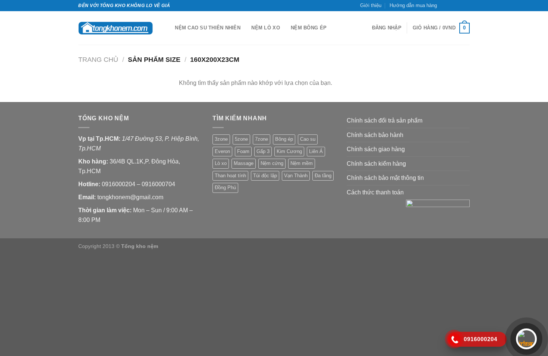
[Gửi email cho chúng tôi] (459, 5)
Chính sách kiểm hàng (376, 163)
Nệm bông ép (309, 28)
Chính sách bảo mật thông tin (385, 178)
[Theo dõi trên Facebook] (445, 5)
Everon (222, 151)
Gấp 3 (263, 151)
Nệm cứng (272, 163)
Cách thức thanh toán (375, 192)
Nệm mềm (301, 163)
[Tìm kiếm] (167, 28)
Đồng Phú (225, 187)
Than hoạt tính (230, 175)
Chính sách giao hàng (376, 149)
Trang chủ (98, 59)
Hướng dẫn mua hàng (413, 5)
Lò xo (221, 163)
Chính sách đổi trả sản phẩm (384, 120)
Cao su (307, 139)
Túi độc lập (265, 175)
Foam (243, 151)
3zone (221, 139)
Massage (243, 163)
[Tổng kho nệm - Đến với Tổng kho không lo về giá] (115, 28)
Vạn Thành (296, 175)
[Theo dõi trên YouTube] (466, 5)
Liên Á (316, 151)
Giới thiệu (370, 5)
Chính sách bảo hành (375, 135)
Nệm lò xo (265, 28)
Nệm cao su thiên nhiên (207, 28)
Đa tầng (323, 175)
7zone (261, 139)
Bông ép (284, 139)
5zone (241, 139)
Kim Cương (289, 151)
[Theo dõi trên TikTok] (452, 5)
